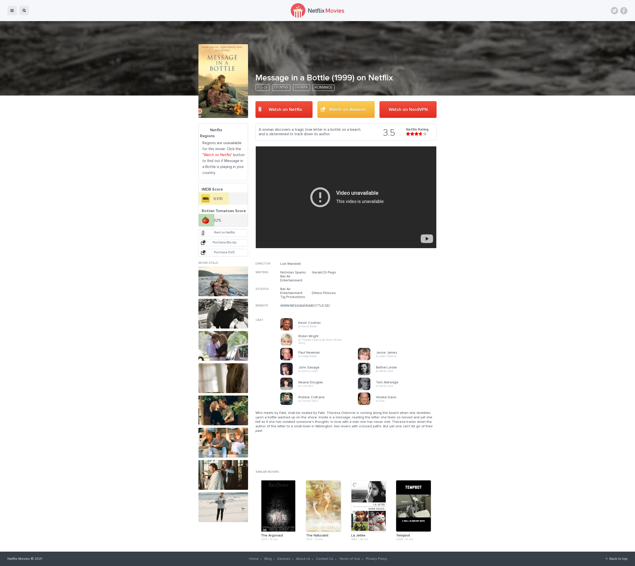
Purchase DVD (224, 252)
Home (254, 559)
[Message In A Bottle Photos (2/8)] (223, 314)
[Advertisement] (399, 294)
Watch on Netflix (285, 109)
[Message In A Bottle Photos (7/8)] (223, 475)
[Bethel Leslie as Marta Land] (398, 374)
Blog (268, 559)
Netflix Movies (18, 559)
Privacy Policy (376, 559)
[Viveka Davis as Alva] (398, 404)
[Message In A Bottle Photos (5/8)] (223, 410)
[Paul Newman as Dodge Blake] (320, 359)
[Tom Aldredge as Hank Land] (398, 389)
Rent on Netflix (224, 232)
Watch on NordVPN (408, 109)
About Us (303, 559)
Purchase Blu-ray (224, 242)
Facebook (624, 10)
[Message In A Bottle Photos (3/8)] (223, 346)
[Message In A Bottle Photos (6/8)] (223, 443)
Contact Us (324, 559)
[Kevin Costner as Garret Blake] (320, 330)
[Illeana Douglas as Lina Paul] (320, 389)
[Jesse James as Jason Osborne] (398, 359)
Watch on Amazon (347, 109)
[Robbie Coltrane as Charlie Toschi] (320, 404)
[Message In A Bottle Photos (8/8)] (223, 507)
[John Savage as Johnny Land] (320, 374)
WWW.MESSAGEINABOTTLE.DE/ (305, 305)
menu (12, 10)
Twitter (614, 10)
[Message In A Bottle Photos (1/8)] (223, 281)
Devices (283, 559)
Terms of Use (349, 559)
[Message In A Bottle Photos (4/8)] (223, 378)
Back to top (618, 559)
